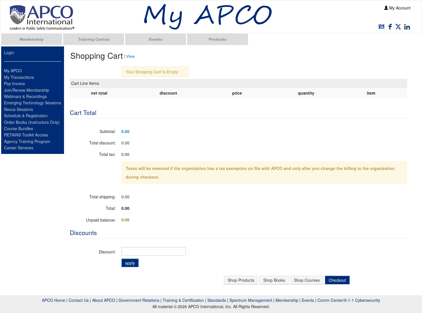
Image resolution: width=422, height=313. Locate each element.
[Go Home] (42, 17)
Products (218, 39)
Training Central (93, 39)
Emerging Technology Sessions (32, 102)
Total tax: (107, 154)
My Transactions (19, 77)
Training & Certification (183, 300)
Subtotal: (108, 131)
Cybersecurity (367, 300)
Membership (32, 39)
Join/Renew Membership (26, 90)
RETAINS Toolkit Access (26, 135)
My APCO (13, 70)
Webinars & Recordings (25, 96)
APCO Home (53, 300)
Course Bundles (18, 128)
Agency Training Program (27, 141)
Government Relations (139, 300)
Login (9, 52)
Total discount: (102, 143)
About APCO (103, 300)
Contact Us (79, 300)
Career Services (18, 147)
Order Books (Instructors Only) (32, 122)
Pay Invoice (14, 83)
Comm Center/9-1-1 (336, 300)
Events (155, 39)
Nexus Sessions (18, 109)
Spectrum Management (250, 300)
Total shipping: (102, 196)
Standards (216, 300)
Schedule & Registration (26, 115)
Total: (111, 208)
